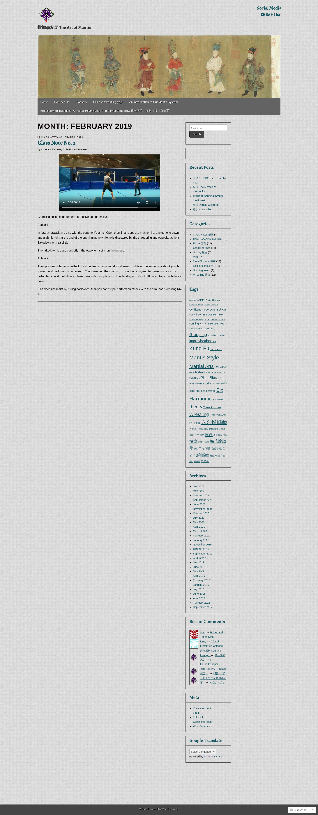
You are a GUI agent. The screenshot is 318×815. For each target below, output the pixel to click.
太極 (211, 428)
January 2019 (201, 584)
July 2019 (198, 562)
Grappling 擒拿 (74, 137)
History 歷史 (200, 252)
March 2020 (200, 531)
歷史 (196, 449)
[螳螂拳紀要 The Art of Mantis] (47, 15)
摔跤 (209, 434)
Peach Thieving (198, 372)
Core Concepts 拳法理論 (207, 239)
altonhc (45, 149)
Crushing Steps (196, 319)
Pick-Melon (194, 378)
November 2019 (202, 544)
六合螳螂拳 (214, 422)
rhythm (211, 383)
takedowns (219, 400)
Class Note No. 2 (57, 143)
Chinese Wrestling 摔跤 (108, 102)
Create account (202, 708)
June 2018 (199, 593)
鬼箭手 (205, 461)
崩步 (192, 435)
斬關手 (201, 442)
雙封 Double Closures (206, 204)
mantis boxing (216, 349)
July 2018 (198, 589)
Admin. (201, 299)
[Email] (278, 14)
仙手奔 (196, 423)
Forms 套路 (199, 243)
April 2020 (199, 526)
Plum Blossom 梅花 (204, 261)
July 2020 (198, 517)
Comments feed (202, 721)
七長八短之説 (217, 682)
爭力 (201, 448)
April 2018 (199, 598)
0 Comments (81, 149)
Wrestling (199, 414)
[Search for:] (208, 127)
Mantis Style (204, 357)
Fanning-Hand (197, 323)
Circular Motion (211, 305)
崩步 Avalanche (202, 209)
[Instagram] (273, 14)
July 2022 (198, 486)
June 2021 (199, 504)
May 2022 (198, 490)
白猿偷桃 (216, 448)
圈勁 (206, 429)
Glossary (81, 102)
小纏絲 (222, 429)
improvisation (200, 341)
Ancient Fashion (213, 300)
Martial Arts (201, 366)
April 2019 (199, 575)
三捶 (212, 414)
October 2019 (201, 549)
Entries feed (200, 717)
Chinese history (196, 305)
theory (195, 406)
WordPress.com (202, 726)
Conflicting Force (199, 309)
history (222, 335)
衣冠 (212, 456)
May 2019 (198, 571)
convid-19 (195, 314)
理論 (208, 448)
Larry (203, 641)
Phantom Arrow (217, 372)
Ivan (202, 632)
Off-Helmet (220, 366)
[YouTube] (263, 14)
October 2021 (201, 495)
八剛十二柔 (219, 673)
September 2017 (202, 607)
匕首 (194, 429)
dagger (207, 319)
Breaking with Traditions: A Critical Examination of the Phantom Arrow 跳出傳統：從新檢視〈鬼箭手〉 (106, 110)
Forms (199, 328)
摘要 (220, 435)
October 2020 (201, 513)
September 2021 (202, 499)
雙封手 (218, 455)
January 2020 (201, 540)
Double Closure (218, 319)
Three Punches (212, 407)
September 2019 (202, 553)
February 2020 (201, 535)
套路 (216, 429)
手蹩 (197, 435)
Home (44, 102)
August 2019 (200, 558)
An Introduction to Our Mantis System (153, 102)
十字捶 (200, 429)
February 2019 (201, 580)
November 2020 (202, 508)
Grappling (198, 334)
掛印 (202, 435)
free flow (209, 328)
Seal (218, 384)
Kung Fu (199, 348)
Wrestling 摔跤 (201, 274)
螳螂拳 (202, 455)
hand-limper (213, 335)
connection (217, 309)
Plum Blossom (212, 378)
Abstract (192, 300)
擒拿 (193, 441)
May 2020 (198, 522)
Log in (196, 712)
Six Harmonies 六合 (204, 265)
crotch (204, 315)
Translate (216, 756)
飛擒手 (197, 461)
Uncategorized (201, 270)
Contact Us (61, 102)
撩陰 (225, 435)
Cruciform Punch (215, 315)
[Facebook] (268, 14)
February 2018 (201, 602)
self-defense (208, 390)
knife (213, 341)
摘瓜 (215, 435)
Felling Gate (212, 324)
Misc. (196, 256)
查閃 (207, 442)
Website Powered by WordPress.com (159, 809)
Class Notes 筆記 (52, 137)
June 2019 (199, 567)
